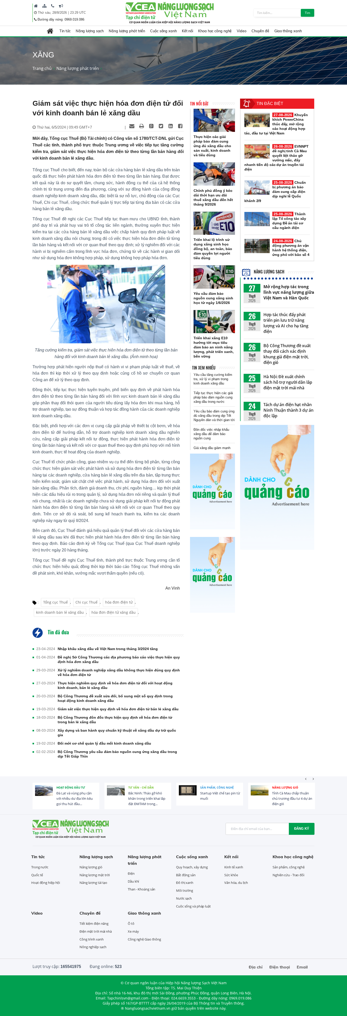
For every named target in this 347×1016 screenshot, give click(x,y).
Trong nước (39, 867)
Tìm (307, 13)
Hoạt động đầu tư (70, 787)
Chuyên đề (260, 31)
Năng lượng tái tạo (93, 882)
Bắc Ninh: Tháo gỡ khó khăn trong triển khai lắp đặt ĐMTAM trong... (146, 798)
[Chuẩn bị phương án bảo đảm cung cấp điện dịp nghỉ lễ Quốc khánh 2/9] (257, 187)
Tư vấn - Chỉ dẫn (141, 787)
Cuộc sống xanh (163, 31)
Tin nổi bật (199, 104)
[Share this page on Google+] (151, 126)
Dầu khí (133, 881)
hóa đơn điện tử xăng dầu (113, 612)
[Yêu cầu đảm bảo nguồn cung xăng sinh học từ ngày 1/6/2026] (214, 277)
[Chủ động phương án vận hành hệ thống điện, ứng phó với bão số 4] (257, 246)
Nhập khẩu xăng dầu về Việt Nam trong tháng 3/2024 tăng (108, 649)
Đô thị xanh (184, 882)
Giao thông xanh (288, 31)
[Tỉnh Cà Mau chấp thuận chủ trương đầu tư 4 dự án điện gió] (260, 794)
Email (302, 966)
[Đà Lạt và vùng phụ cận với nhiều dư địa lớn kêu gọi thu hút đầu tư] (44, 794)
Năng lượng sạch (90, 31)
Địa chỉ (255, 966)
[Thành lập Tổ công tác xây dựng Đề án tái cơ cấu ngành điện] (257, 219)
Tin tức (64, 31)
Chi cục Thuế (86, 602)
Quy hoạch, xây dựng (192, 867)
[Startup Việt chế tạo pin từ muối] (188, 794)
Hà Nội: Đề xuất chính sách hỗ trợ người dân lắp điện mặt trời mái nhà (287, 382)
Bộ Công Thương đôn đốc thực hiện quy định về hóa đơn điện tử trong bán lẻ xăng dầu (115, 719)
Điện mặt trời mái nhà (96, 931)
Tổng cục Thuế (55, 602)
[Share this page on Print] (141, 126)
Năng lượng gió (285, 787)
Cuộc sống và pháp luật (193, 906)
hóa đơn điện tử (119, 602)
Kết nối (187, 31)
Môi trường (184, 890)
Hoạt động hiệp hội (45, 882)
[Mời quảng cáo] (61, 6)
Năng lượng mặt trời (95, 875)
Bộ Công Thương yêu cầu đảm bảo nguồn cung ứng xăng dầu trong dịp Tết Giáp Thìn (117, 754)
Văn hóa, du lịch (236, 882)
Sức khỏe (231, 875)
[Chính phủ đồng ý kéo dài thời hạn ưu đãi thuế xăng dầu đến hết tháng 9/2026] (214, 174)
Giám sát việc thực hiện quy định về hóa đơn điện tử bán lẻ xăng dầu (118, 709)
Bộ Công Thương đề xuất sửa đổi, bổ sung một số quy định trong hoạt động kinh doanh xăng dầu (115, 698)
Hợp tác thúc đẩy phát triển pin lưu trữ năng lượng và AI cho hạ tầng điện (285, 323)
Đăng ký (301, 828)
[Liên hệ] (52, 6)
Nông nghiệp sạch (93, 947)
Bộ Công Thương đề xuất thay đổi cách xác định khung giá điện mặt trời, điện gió (287, 354)
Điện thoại (279, 966)
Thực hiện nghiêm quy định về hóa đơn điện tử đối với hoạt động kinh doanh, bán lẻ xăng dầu (115, 685)
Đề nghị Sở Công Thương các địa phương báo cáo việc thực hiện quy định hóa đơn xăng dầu (119, 659)
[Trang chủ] (36, 6)
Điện (131, 873)
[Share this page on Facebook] (180, 126)
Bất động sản (186, 875)
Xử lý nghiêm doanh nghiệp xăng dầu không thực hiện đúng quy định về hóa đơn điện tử (119, 672)
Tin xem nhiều (203, 368)
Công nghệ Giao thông (144, 939)
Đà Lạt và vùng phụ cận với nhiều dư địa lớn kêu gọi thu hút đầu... (74, 798)
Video (241, 31)
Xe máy (133, 931)
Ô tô (131, 923)
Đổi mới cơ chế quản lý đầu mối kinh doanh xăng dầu (104, 743)
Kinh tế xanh (233, 867)
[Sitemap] (44, 6)
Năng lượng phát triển (127, 31)
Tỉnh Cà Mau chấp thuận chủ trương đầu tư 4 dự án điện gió (292, 798)
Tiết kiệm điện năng (94, 923)
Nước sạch (184, 898)
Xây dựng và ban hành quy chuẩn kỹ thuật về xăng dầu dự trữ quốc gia (117, 732)
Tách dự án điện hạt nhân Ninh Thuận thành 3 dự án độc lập (288, 410)
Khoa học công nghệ (215, 31)
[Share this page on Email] (131, 126)
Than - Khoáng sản (141, 889)
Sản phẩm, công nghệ (217, 787)
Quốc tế (37, 875)
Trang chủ (42, 68)
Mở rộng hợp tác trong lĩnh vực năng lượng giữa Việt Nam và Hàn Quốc (288, 292)
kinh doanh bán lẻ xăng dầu (60, 612)
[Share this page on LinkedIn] (170, 126)
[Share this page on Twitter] (160, 126)
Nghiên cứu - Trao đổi (288, 875)
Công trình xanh (92, 939)
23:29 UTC (78, 12)
